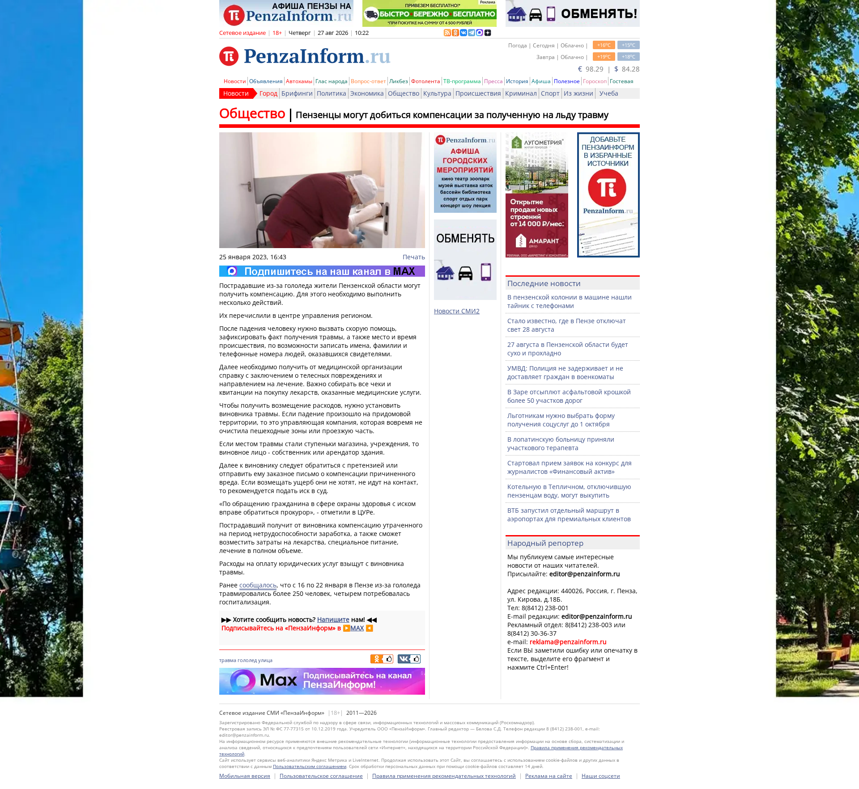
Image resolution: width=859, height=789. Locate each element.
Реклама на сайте (548, 776)
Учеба (609, 93)
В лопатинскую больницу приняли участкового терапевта (560, 443)
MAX (357, 628)
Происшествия (478, 93)
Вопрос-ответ (368, 81)
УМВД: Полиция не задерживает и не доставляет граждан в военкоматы (565, 372)
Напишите (333, 619)
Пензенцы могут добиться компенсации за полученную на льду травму (452, 115)
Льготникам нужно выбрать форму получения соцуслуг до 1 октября (561, 419)
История (517, 81)
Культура (437, 93)
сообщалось (257, 585)
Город (268, 93)
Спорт (550, 93)
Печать (414, 257)
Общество (403, 93)
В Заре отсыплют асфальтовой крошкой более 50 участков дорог (569, 396)
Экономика (367, 93)
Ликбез (398, 81)
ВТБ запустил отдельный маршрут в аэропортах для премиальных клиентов (569, 514)
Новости (235, 81)
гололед (247, 660)
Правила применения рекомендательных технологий (444, 776)
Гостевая (622, 81)
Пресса (493, 81)
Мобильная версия (244, 776)
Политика (331, 93)
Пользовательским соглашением (309, 766)
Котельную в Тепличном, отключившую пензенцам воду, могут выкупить (569, 490)
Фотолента (425, 81)
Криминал (521, 93)
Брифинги (297, 93)
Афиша (541, 81)
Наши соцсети (601, 776)
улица (265, 660)
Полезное (567, 81)
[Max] (322, 271)
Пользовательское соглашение (321, 776)
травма (227, 660)
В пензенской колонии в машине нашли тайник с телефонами (569, 301)
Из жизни (578, 93)
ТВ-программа (462, 81)
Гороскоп (595, 81)
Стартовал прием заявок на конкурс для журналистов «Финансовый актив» (569, 467)
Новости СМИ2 (457, 311)
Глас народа (331, 81)
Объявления (266, 81)
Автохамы (299, 81)
